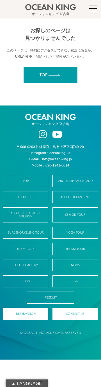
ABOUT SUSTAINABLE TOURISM (25, 215)
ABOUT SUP (25, 197)
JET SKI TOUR (75, 248)
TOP (26, 180)
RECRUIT (50, 297)
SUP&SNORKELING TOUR (26, 232)
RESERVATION (26, 313)
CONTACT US (75, 313)
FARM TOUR (26, 248)
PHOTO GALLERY (25, 265)
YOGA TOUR (75, 232)
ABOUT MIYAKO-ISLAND (75, 180)
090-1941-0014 (57, 165)
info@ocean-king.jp (57, 159)
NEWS (75, 265)
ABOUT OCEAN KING (75, 197)
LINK (75, 281)
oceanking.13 (59, 153)
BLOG (26, 281)
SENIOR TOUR (75, 214)
